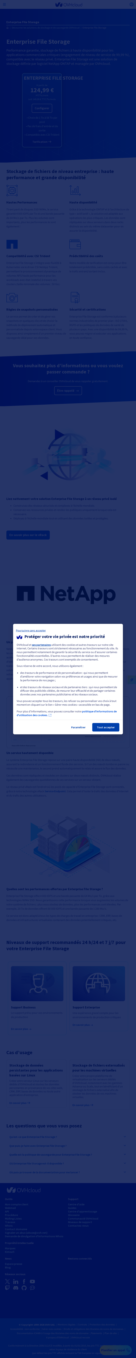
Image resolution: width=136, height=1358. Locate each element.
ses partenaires (41, 644)
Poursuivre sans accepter (31, 630)
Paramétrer (78, 727)
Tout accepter (106, 727)
